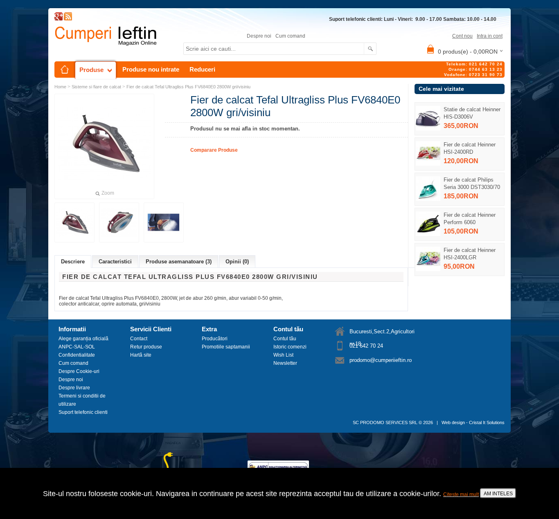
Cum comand (290, 36)
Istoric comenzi (290, 347)
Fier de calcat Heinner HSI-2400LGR (470, 254)
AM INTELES (498, 494)
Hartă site (140, 355)
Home (60, 86)
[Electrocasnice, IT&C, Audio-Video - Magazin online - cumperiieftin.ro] (68, 19)
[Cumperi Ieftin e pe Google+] (58, 19)
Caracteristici (115, 261)
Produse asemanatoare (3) (179, 261)
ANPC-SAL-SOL (77, 347)
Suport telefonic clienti (83, 412)
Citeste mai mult (461, 494)
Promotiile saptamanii (226, 347)
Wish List (283, 355)
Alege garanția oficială (83, 339)
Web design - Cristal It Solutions (473, 422)
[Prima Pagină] (64, 69)
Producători (215, 339)
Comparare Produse (214, 150)
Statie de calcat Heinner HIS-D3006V (472, 113)
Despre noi (259, 36)
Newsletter (285, 363)
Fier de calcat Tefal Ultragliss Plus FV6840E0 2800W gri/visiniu (188, 86)
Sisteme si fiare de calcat (96, 86)
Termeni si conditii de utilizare (82, 400)
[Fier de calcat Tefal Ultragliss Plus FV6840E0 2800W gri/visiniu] (74, 222)
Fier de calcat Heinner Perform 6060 (470, 218)
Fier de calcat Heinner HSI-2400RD (470, 148)
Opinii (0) (237, 261)
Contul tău (284, 339)
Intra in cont (490, 36)
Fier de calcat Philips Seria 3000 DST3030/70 (472, 183)
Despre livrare (74, 388)
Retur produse (146, 347)
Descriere (73, 261)
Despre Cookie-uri (79, 371)
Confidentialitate (77, 355)
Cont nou (462, 36)
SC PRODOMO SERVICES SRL (385, 422)
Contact (138, 339)
